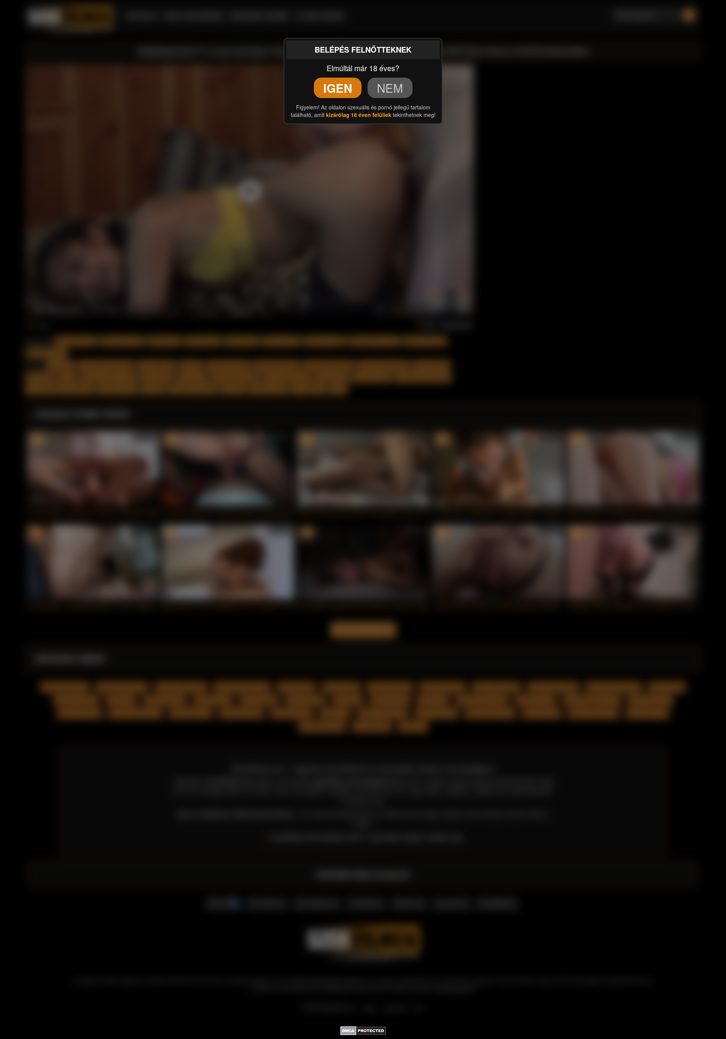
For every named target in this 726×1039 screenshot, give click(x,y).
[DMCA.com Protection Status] (363, 1029)
